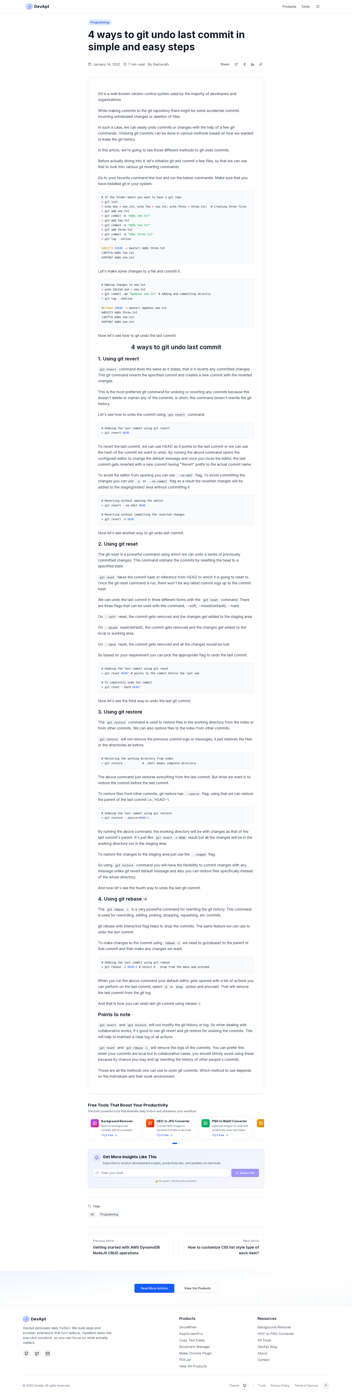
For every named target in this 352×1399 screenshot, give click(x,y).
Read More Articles (154, 1288)
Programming (99, 22)
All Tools (264, 1340)
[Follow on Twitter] (37, 1353)
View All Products (193, 1366)
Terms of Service (306, 1385)
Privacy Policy (280, 1385)
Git (92, 1214)
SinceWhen (188, 1327)
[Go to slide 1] (174, 1143)
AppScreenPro (191, 1334)
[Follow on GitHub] (26, 1353)
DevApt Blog (267, 1347)
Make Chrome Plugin (195, 1353)
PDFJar (185, 1360)
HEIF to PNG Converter (275, 1334)
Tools (305, 6)
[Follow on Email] (47, 1353)
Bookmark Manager (194, 1347)
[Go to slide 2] (179, 1143)
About (262, 1353)
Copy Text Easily (192, 1340)
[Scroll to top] (326, 1385)
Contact (263, 1360)
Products (289, 6)
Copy (246, 196)
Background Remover (274, 1327)
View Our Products (197, 1288)
